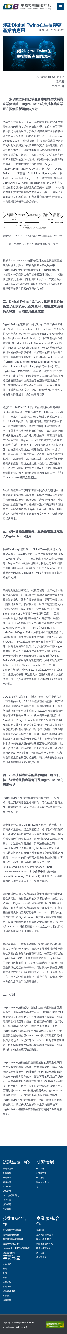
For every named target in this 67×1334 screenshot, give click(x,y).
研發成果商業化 (43, 1248)
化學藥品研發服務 (11, 1235)
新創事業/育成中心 (44, 1244)
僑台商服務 (41, 1257)
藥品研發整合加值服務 (13, 1239)
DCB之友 (7, 1191)
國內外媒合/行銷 (43, 1239)
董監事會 (7, 1173)
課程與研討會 (9, 1291)
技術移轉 (40, 1230)
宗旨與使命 (8, 1168)
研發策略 (40, 1177)
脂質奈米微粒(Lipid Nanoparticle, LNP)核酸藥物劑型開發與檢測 (16, 1248)
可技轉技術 (41, 1173)
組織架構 (7, 1182)
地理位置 (7, 1200)
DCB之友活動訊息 (11, 1195)
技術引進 (40, 1253)
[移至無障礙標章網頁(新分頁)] (54, 1324)
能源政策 (7, 1209)
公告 (5, 1273)
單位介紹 (7, 1186)
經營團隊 (7, 1177)
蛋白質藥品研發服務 (12, 1230)
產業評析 (7, 1282)
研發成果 (40, 1168)
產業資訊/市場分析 (44, 1235)
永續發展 (7, 1295)
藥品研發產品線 (43, 1182)
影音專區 (7, 1286)
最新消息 (7, 1264)
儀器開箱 (7, 1300)
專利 (38, 1186)
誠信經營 (7, 1204)
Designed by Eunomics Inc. (15, 1331)
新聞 (5, 1268)
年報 (5, 1277)
